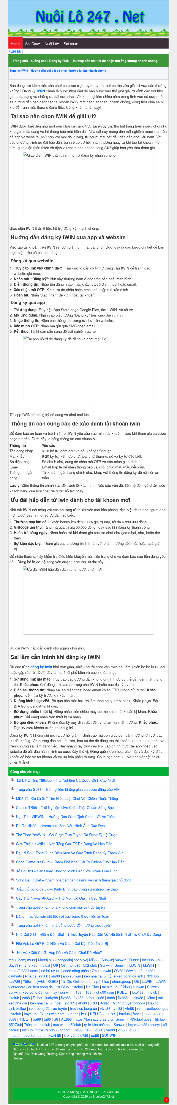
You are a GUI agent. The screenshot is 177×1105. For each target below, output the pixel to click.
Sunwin (107, 959)
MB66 (94, 959)
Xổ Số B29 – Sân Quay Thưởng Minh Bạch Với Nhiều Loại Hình (66, 870)
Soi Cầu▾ (32, 43)
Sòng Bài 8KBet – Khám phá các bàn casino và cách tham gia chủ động (73, 880)
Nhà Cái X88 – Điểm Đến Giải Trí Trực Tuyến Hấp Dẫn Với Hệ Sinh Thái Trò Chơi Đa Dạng (88, 934)
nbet (59, 1003)
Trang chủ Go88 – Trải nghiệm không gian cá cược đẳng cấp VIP (68, 789)
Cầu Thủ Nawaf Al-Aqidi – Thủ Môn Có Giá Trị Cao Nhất (61, 898)
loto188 (138, 992)
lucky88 (52, 997)
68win (131, 970)
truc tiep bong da (84, 1008)
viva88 (106, 1008)
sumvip (93, 981)
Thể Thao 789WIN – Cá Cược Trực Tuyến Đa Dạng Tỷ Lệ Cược (66, 834)
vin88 (118, 1008)
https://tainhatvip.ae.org (94, 1019)
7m (95, 970)
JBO (94, 1003)
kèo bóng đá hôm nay (40, 992)
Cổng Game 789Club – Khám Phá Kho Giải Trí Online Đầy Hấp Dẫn (70, 861)
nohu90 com (104, 992)
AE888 (67, 1019)
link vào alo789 (76, 1035)
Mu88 (42, 959)
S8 (56, 1019)
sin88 (56, 976)
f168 (78, 992)
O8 (56, 965)
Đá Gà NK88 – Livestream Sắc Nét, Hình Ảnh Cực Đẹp (60, 825)
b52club (75, 1024)
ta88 (48, 1019)
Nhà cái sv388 (37, 976)
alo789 (70, 1003)
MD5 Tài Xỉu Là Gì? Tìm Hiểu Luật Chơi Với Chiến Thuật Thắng (68, 798)
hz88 (149, 970)
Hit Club (63, 986)
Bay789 (15, 965)
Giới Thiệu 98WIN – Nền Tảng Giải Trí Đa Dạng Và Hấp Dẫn (64, 843)
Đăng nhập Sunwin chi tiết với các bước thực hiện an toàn (62, 916)
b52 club (90, 965)
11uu (105, 981)
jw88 (41, 981)
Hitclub (78, 986)
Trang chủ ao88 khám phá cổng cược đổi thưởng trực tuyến (63, 925)
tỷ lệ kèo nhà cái (37, 965)
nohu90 (75, 965)
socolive (80, 959)
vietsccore (17, 986)
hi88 (52, 959)
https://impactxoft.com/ (27, 1035)
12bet (151, 997)
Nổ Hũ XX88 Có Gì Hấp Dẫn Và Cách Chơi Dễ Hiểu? (59, 952)
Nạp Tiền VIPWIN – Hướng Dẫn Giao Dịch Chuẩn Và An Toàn (65, 816)
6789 (112, 1013)
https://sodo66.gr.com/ (54, 1029)
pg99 (79, 1029)
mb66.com (16, 959)
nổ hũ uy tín (51, 970)
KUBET (123, 992)
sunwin (106, 970)
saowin (121, 959)
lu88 (101, 997)
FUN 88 (15, 51)
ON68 (119, 970)
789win (29, 981)
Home (15, 43)
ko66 (160, 959)
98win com (56, 1013)
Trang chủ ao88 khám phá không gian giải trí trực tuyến (60, 907)
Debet (38, 997)
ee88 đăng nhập (76, 970)
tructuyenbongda (132, 1003)
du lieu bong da (41, 986)
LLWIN (135, 965)
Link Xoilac (17, 1008)
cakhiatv (15, 976)
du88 (99, 1029)
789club (153, 976)
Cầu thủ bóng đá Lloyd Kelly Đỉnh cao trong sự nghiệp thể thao (67, 889)
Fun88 (134, 959)
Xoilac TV (108, 1003)
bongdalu (64, 959)
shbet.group (122, 981)
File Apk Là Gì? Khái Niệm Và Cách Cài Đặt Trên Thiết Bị (62, 943)
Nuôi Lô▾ (52, 43)
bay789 (14, 981)
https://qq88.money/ (144, 1024)
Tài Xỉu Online (73, 981)
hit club (148, 959)
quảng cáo (38, 60)
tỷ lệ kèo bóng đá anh (126, 976)
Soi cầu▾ (71, 43)
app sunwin (72, 976)
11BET (25, 1019)
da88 (111, 997)
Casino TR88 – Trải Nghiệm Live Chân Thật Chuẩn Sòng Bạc (65, 807)
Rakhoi (154, 1003)
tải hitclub (110, 986)
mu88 (31, 959)
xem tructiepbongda (152, 1008)
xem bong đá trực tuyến (48, 1008)
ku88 (157, 1013)
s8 (141, 970)
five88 (66, 997)
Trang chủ (20, 60)
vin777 (73, 1013)
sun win (59, 1024)
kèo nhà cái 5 (95, 976)
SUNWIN (110, 1035)
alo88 (83, 1003)
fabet (90, 997)
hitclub (152, 992)
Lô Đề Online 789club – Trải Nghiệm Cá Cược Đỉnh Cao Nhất (65, 780)
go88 (148, 1019)
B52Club (15, 1024)
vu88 (26, 997)
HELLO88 (98, 1013)
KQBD (53, 981)
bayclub (31, 1013)
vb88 (12, 1019)
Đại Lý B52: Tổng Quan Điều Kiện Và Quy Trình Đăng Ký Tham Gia (69, 852)
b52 (84, 1013)
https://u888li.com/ (23, 970)
